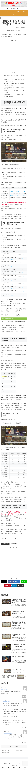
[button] (20, 585)
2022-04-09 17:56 (5, 689)
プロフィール (7, 763)
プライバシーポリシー (20, 763)
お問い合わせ (14, 765)
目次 (12, 72)
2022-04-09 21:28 (7, 733)
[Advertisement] (14, 55)
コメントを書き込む (14, 746)
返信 (25, 696)
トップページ (10, 538)
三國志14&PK (5, 543)
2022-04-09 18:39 (6, 701)
